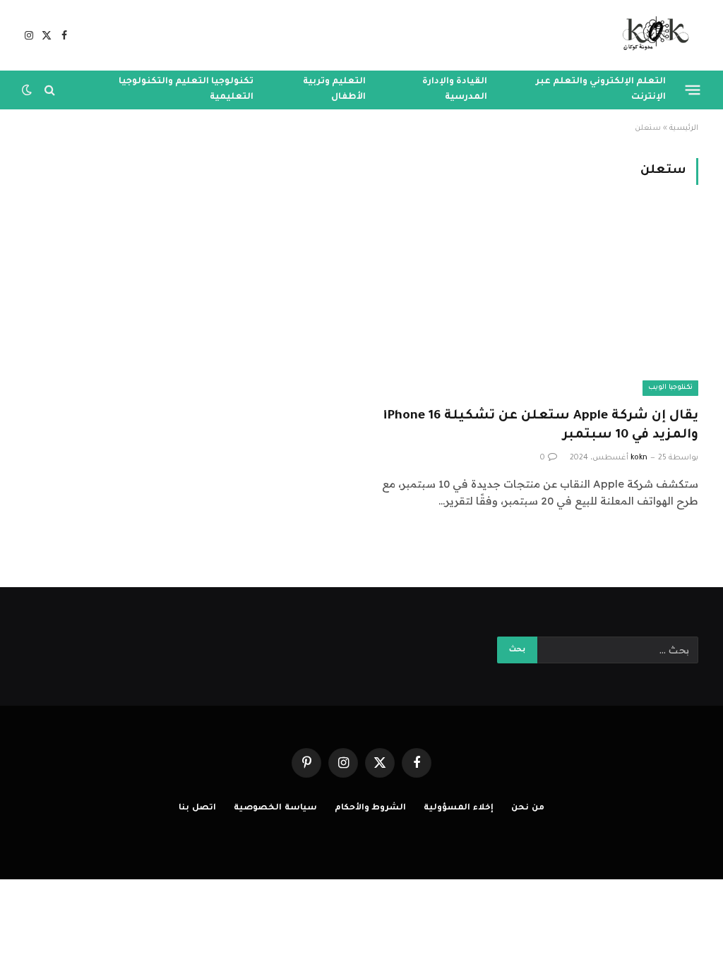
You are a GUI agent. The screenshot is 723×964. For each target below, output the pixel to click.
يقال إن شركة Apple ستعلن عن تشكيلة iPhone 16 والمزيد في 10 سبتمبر (540, 425)
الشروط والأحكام (371, 808)
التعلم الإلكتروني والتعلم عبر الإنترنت (601, 89)
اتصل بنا (197, 808)
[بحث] (50, 90)
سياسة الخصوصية (275, 808)
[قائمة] (693, 89)
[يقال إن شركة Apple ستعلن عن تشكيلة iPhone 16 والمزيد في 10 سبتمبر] (536, 304)
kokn (639, 458)
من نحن (527, 808)
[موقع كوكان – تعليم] (651, 35)
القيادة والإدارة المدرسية (454, 89)
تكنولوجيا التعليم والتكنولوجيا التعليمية (186, 89)
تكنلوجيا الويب (670, 388)
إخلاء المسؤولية (459, 808)
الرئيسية (683, 128)
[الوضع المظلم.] (28, 89)
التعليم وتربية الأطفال (334, 89)
